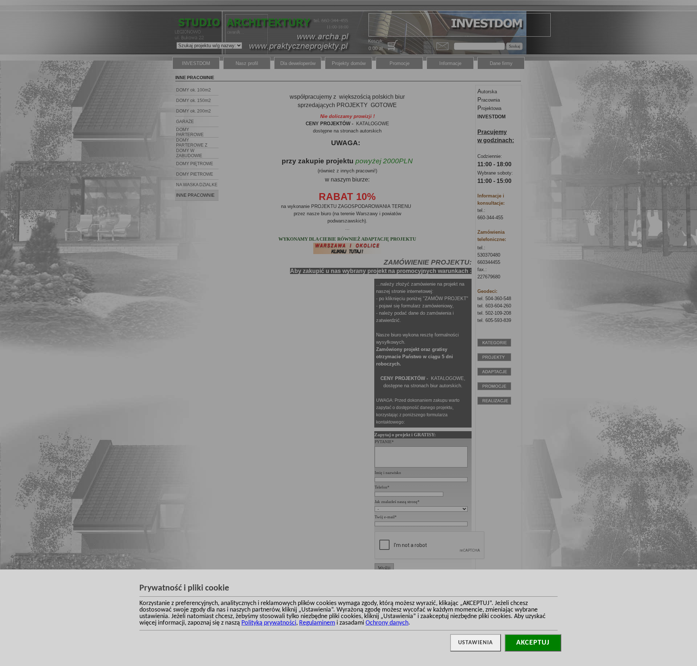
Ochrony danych (387, 623)
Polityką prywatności (268, 623)
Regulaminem (317, 623)
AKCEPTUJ (533, 642)
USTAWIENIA (475, 643)
